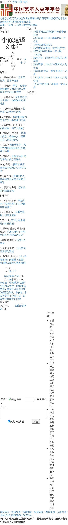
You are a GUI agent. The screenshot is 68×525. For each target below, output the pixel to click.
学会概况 (9, 18)
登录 (14, 1)
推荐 (11, 276)
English (6, 21)
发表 (35, 421)
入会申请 (61, 512)
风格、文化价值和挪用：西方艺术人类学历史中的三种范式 (13, 89)
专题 (2, 18)
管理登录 (16, 512)
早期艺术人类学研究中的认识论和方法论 (12, 179)
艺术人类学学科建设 (27, 24)
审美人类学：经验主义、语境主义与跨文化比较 (13, 136)
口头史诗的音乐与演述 (13, 249)
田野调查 (46, 18)
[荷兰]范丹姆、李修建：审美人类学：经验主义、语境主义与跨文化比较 (13, 296)
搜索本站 (27, 512)
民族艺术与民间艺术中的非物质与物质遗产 (12, 204)
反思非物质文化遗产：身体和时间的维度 (13, 100)
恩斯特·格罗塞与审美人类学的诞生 (13, 157)
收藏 (6, 276)
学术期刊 (14, 21)
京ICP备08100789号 (21, 515)
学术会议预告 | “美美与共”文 (49, 47)
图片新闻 (50, 512)
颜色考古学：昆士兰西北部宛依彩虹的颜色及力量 (13, 148)
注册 (19, 1)
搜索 (25, 1)
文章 (28, 21)
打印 (17, 276)
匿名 (39, 399)
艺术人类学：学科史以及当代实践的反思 (12, 233)
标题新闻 (38, 512)
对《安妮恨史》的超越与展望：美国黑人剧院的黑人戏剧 (13, 259)
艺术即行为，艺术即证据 (12, 79)
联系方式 (5, 515)
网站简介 (4, 512)
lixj (10, 279)
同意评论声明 (17, 421)
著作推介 (37, 18)
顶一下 (12, 271)
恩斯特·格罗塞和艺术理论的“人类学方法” (13, 167)
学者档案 (27, 18)
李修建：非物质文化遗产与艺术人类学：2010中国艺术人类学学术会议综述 (13, 286)
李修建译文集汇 (42, 44)
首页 (2, 24)
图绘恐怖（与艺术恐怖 (11, 128)
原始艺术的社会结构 (12, 189)
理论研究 (55, 18)
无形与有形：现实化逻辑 (12, 213)
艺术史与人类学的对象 (12, 110)
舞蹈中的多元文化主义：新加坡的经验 (13, 118)
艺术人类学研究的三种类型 (12, 221)
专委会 (22, 21)
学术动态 (18, 18)
